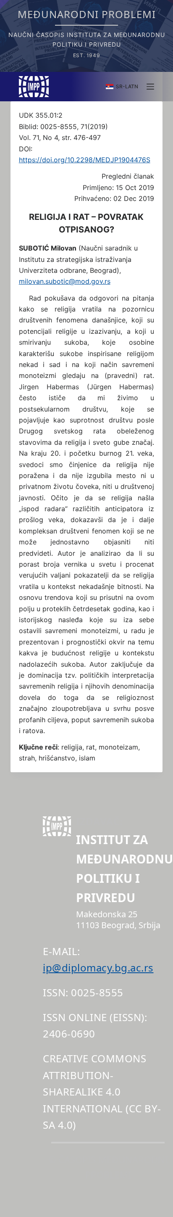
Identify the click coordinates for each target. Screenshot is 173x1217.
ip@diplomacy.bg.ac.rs (98, 967)
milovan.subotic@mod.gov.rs (64, 281)
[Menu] (150, 86)
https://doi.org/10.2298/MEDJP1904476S (84, 160)
